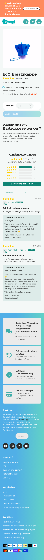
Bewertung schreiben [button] (22, 184)
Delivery (6, 478)
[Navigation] (39, 21)
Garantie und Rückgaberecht (16, 534)
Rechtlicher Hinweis (12, 522)
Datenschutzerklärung (13, 538)
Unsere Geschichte (12, 504)
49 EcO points (22, 88)
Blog (5, 492)
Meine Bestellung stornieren (16, 508)
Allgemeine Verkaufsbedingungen (19, 530)
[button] (8, 78)
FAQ (4, 466)
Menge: (10, 105)
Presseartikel (9, 496)
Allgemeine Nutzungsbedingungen (19, 526)
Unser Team (8, 500)
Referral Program (10, 474)
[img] (8, 199)
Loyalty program (10, 462)
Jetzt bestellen (31, 9)
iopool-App (24, 419)
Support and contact (12, 470)
